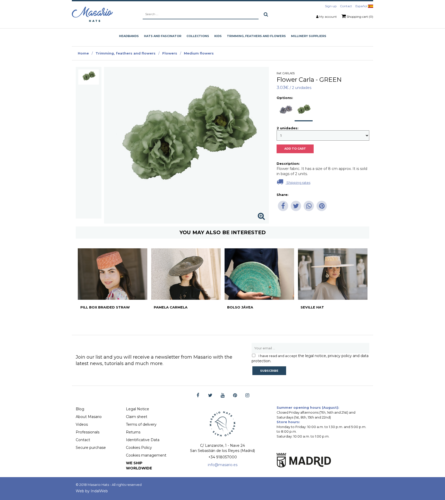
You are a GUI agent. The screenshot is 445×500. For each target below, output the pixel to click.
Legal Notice (137, 409)
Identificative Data (142, 440)
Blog (80, 409)
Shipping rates (298, 182)
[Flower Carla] (88, 77)
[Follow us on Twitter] (210, 395)
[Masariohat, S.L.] (92, 14)
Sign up (331, 6)
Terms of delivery (141, 424)
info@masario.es (222, 464)
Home (83, 53)
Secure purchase (91, 447)
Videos (82, 424)
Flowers (169, 53)
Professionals (87, 432)
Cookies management (146, 455)
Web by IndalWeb (92, 491)
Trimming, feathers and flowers (126, 53)
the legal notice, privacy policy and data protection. (310, 358)
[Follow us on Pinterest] (234, 395)
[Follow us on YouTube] (222, 395)
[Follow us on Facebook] (197, 395)
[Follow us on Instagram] (247, 395)
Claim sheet (136, 416)
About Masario (89, 416)
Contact (346, 6)
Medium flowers (199, 53)
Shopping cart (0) (359, 17)
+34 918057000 (222, 457)
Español (361, 6)
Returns (133, 432)
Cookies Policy (139, 447)
